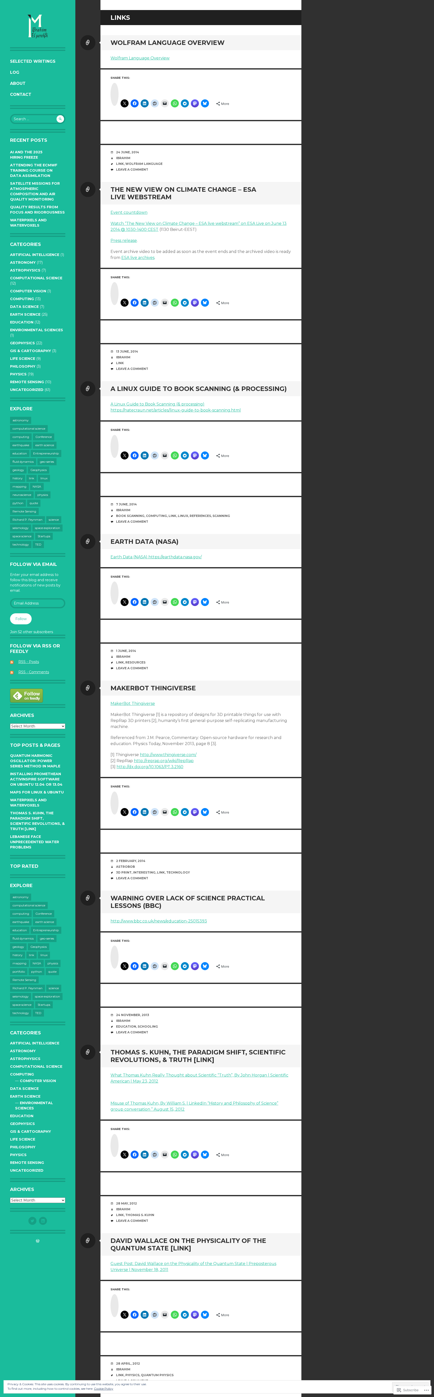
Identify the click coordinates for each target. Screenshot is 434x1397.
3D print (124, 872)
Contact (20, 94)
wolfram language (143, 164)
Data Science (24, 306)
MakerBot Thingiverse (153, 688)
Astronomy (23, 262)
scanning (221, 516)
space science (22, 536)
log (14, 72)
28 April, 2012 (128, 1363)
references (200, 516)
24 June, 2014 (127, 152)
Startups (44, 536)
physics (42, 495)
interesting (144, 872)
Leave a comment (132, 169)
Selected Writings (33, 61)
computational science (36, 278)
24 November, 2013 (132, 1015)
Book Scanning (130, 516)
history (18, 478)
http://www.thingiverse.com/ (168, 754)
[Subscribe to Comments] (13, 672)
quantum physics (157, 1375)
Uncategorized (26, 389)
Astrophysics (25, 270)
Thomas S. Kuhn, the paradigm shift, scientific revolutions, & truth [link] (198, 1055)
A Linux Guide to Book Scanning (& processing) (199, 388)
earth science (44, 445)
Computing (22, 299)
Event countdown (129, 212)
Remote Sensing (27, 382)
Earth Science (25, 314)
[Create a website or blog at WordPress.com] (37, 1241)
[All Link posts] (87, 42)
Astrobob (125, 867)
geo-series (47, 461)
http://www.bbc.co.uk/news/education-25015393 (159, 921)
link (31, 478)
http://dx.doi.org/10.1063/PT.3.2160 (150, 766)
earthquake (21, 445)
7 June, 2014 (126, 504)
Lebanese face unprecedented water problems (34, 841)
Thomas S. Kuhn (139, 1215)
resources (135, 662)
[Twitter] (32, 1221)
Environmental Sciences (36, 330)
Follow (21, 619)
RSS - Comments (33, 672)
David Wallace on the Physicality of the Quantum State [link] (188, 1244)
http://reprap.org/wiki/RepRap (164, 760)
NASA (37, 486)
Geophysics (22, 343)
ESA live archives (137, 257)
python (18, 503)
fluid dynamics (23, 461)
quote (34, 503)
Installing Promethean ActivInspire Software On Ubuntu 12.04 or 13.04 (36, 779)
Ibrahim (123, 158)
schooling (148, 1026)
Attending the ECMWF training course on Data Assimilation (33, 170)
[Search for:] (37, 119)
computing (21, 437)
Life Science (22, 358)
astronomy (21, 420)
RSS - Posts (28, 661)
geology (18, 470)
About (18, 83)
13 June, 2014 (127, 351)
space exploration (47, 528)
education (20, 453)
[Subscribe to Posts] (13, 661)
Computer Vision (28, 291)
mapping (19, 486)
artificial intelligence (34, 254)
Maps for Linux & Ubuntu (37, 792)
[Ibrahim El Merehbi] (37, 26)
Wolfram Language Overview (168, 42)
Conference (43, 437)
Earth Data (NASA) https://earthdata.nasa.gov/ (156, 557)
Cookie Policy (103, 1388)
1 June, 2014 (126, 651)
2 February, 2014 (130, 861)
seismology (21, 528)
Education (21, 322)
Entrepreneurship (46, 453)
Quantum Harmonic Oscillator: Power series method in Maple (35, 760)
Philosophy (22, 366)
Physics (18, 374)
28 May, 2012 (126, 1203)
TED (38, 544)
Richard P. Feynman (27, 519)
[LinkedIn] (43, 1221)
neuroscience (22, 495)
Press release (124, 240)
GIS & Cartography (30, 351)
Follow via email (33, 564)
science (54, 519)
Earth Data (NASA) (145, 541)
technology (21, 544)
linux (43, 478)
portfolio (19, 971)
